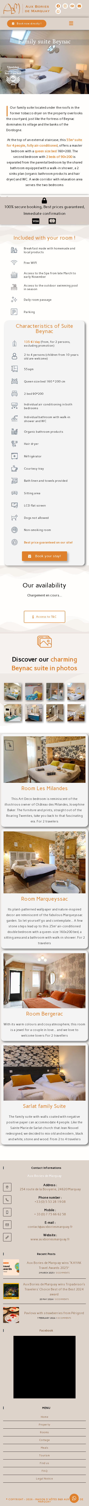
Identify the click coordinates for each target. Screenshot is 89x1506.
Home (44, 1416)
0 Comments (63, 1272)
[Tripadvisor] (72, 6)
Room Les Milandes (44, 788)
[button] (71, 24)
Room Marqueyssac (44, 899)
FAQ (45, 1470)
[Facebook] (58, 6)
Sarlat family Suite (44, 1106)
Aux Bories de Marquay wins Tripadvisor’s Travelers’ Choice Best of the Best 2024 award (54, 1289)
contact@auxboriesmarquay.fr (50, 1227)
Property (44, 1424)
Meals (44, 1447)
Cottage (44, 1440)
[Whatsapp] (58, 11)
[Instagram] (65, 6)
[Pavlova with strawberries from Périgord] (11, 1315)
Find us (44, 1463)
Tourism (44, 1455)
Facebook (46, 1330)
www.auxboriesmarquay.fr (50, 1239)
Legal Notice (44, 1478)
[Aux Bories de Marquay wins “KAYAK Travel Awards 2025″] (11, 1267)
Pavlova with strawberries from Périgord (54, 1313)
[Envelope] (79, 6)
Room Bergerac (44, 1014)
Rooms (44, 1432)
